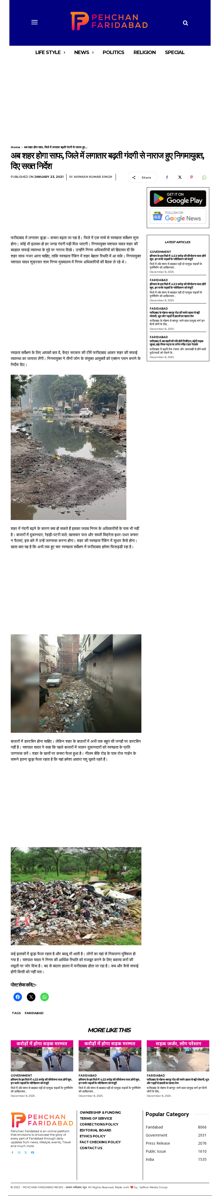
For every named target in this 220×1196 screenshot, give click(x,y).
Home (15, 147)
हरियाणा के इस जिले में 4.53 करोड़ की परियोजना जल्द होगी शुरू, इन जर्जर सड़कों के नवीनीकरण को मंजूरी (178, 257)
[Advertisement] (110, 99)
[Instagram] (19, 1153)
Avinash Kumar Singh (93, 177)
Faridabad (34, 1013)
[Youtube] (33, 1153)
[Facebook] (167, 177)
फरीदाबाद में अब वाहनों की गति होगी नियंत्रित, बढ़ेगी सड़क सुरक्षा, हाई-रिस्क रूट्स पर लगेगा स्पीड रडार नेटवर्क (176, 342)
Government (160, 252)
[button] (185, 22)
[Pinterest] (191, 177)
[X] (179, 177)
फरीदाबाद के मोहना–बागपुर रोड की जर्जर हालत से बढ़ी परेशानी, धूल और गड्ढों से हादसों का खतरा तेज (175, 314)
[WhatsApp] (204, 177)
